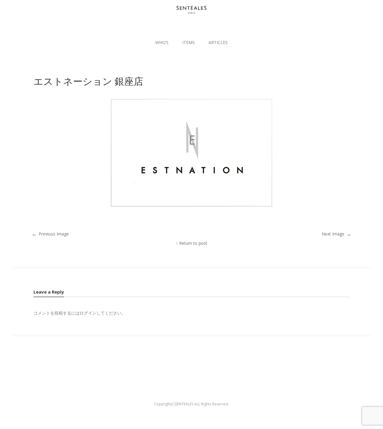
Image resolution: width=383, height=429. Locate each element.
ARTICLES (218, 42)
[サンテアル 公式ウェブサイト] (191, 9)
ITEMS (188, 42)
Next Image (337, 234)
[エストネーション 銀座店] (191, 205)
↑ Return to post (191, 243)
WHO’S (161, 42)
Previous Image (50, 234)
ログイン (88, 313)
